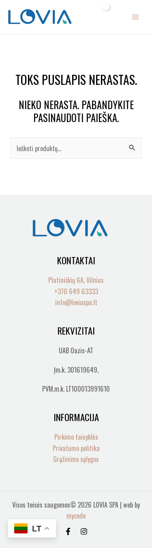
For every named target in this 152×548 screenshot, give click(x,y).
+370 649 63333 (76, 291)
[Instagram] (84, 531)
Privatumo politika (76, 448)
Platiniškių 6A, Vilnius (76, 280)
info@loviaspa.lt (76, 302)
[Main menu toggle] (135, 17)
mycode (76, 515)
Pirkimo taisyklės (76, 437)
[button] (89, 17)
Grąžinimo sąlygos (76, 459)
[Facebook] (68, 531)
